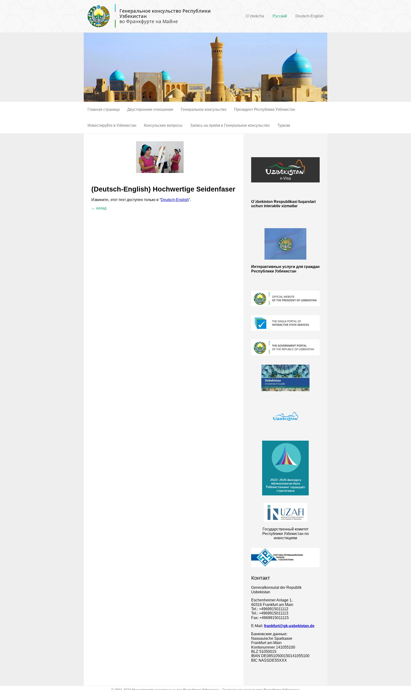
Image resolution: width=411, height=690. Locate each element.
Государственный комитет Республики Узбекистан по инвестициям (285, 533)
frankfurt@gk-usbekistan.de (289, 626)
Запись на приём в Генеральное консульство (230, 125)
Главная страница (104, 109)
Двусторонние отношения (150, 109)
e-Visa (285, 178)
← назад (98, 208)
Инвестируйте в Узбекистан (112, 125)
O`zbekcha (255, 16)
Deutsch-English (309, 16)
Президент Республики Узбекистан (264, 109)
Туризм (283, 125)
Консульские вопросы (163, 125)
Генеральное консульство (203, 109)
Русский (280, 16)
